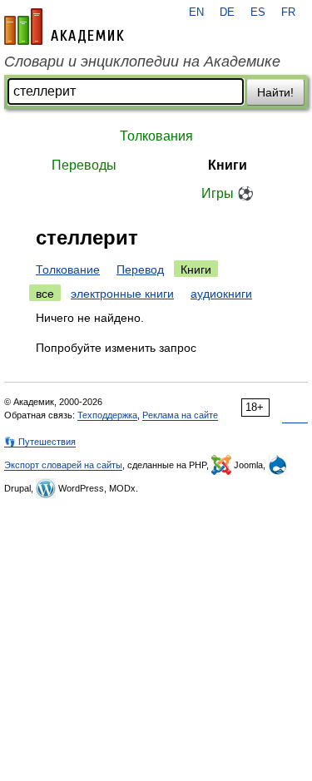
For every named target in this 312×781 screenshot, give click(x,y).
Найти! (275, 92)
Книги (227, 165)
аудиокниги (221, 293)
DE (227, 12)
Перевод (140, 269)
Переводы (84, 165)
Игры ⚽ (227, 193)
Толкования (156, 136)
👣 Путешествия (40, 442)
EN (196, 12)
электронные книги (122, 293)
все (45, 293)
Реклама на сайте (180, 415)
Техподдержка (107, 415)
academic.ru (64, 26)
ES (257, 12)
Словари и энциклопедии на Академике (142, 61)
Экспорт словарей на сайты (63, 465)
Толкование (68, 269)
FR (288, 12)
